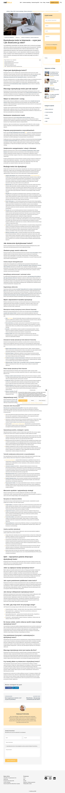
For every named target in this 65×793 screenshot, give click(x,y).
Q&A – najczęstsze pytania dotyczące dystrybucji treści (13, 66)
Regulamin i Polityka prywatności (36, 402)
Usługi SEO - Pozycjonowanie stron (10, 777)
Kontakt (48, 2)
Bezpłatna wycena (54, 2)
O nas (41, 2)
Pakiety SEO (6, 779)
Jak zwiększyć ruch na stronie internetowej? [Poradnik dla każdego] (54, 74)
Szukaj (57, 60)
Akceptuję (23, 400)
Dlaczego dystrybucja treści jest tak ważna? (11, 62)
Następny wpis (36, 696)
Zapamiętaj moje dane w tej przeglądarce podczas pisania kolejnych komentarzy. (21, 746)
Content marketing (27, 2)
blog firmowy (10, 318)
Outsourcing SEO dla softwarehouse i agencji (12, 783)
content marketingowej (34, 175)
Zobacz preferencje (42, 400)
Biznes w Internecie (25, 37)
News (47, 115)
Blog (44, 2)
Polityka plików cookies (26, 402)
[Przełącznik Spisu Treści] (39, 60)
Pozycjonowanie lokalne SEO (9, 780)
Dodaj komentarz (11, 760)
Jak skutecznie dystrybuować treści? (10, 65)
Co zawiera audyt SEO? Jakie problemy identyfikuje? (54, 96)
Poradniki (47, 118)
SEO (21, 2)
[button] (46, 390)
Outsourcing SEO (35, 2)
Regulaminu (55, 44)
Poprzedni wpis (8, 696)
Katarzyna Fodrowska (22, 714)
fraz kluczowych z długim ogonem (18, 423)
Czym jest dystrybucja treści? (9, 61)
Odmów (32, 400)
